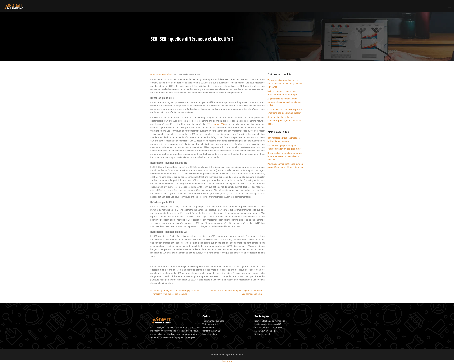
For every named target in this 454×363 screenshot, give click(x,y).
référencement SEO (215, 124)
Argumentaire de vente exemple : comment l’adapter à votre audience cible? (284, 102)
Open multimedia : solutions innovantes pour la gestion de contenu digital (285, 120)
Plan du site (227, 361)
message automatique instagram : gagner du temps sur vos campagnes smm (236, 292)
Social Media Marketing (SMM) (162, 74)
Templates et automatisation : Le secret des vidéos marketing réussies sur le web (285, 83)
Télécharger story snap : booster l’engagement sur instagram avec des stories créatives (176, 292)
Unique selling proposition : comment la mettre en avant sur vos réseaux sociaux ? (284, 156)
